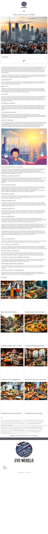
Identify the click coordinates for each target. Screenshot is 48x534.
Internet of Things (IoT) (5, 427)
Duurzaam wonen (13, 422)
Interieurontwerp (36, 425)
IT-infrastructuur (12, 427)
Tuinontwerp (16, 433)
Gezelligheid (3, 423)
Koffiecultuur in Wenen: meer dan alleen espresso (35, 379)
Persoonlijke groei (32, 428)
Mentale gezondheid (32, 427)
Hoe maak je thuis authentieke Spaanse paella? (35, 345)
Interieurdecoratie (35, 423)
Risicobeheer (26, 430)
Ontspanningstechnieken (23, 428)
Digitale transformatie (37, 420)
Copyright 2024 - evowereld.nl (24, 472)
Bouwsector (23, 420)
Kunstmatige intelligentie (21, 427)
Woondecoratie (21, 433)
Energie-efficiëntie (39, 422)
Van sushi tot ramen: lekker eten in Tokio (33, 413)
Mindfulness (40, 427)
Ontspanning (15, 428)
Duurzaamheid (4, 422)
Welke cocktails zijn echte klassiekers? (9, 312)
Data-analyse (28, 420)
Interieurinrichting (21, 425)
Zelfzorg (25, 433)
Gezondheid (26, 423)
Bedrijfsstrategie (17, 420)
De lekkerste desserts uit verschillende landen (10, 379)
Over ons (5, 468)
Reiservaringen (19, 430)
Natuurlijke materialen (6, 428)
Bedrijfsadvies (10, 420)
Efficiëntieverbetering (31, 422)
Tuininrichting (11, 433)
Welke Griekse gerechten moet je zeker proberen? (11, 413)
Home (4, 466)
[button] (24, 11)
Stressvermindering (27, 431)
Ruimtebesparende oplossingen (6, 431)
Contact (4, 467)
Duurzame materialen (23, 422)
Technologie (12, 435)
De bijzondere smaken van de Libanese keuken (35, 312)
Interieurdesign (7, 425)
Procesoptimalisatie (10, 430)
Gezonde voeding (19, 423)
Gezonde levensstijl (10, 423)
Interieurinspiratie (28, 425)
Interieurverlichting (43, 425)
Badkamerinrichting (4, 420)
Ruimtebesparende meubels (35, 430)
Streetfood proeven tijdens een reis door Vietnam (11, 345)
